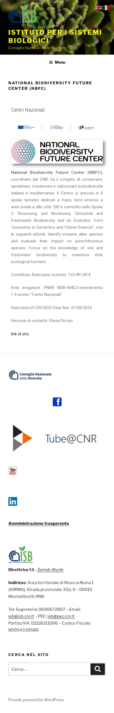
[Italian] (106, 7)
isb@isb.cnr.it (21, 616)
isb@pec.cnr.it (61, 616)
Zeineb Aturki (50, 569)
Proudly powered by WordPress (36, 699)
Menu (60, 62)
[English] (99, 7)
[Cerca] (97, 669)
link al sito (20, 333)
